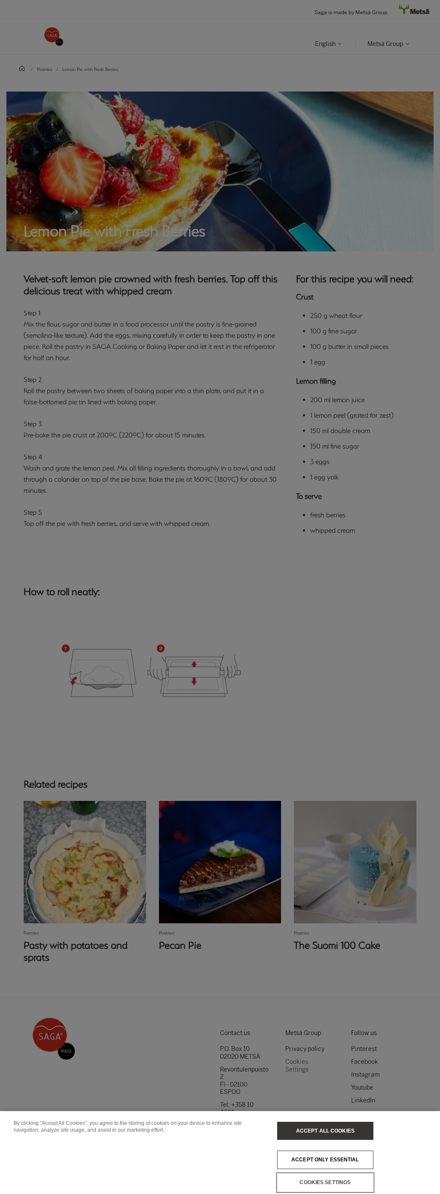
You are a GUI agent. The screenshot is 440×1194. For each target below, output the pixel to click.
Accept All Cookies (325, 1131)
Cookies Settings (325, 1182)
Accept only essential (325, 1160)
